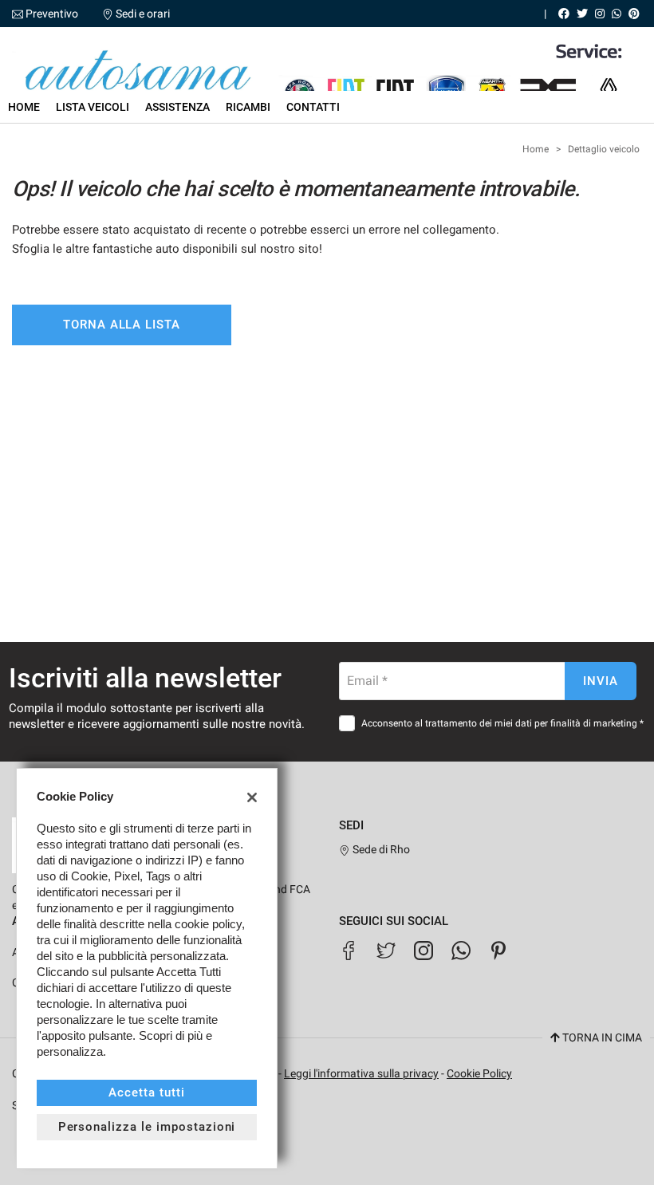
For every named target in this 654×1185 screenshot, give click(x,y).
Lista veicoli (92, 106)
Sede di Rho (380, 849)
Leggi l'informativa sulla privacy (361, 1073)
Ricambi (248, 106)
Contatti (313, 106)
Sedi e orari (143, 13)
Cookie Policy (479, 1073)
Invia (600, 681)
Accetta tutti (146, 1092)
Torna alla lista (121, 324)
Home (24, 106)
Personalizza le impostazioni (147, 1127)
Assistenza (177, 106)
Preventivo (52, 13)
